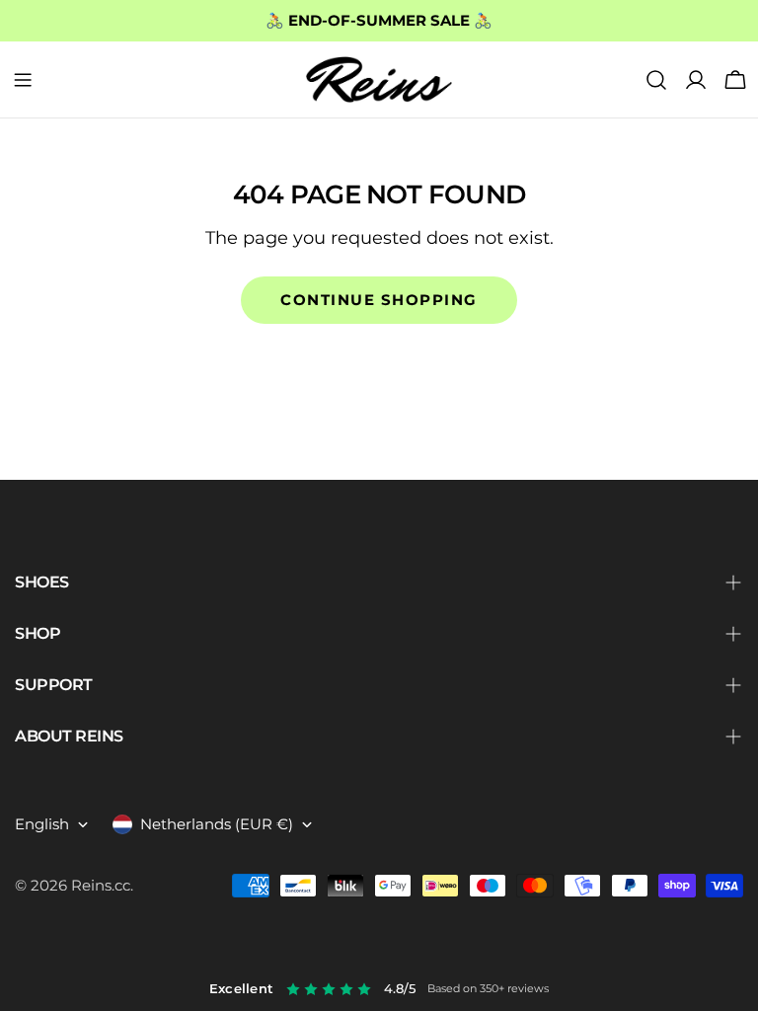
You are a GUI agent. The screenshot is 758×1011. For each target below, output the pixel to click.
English (42, 824)
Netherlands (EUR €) (216, 824)
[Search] (656, 80)
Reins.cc (100, 885)
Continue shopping (379, 299)
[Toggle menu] (22, 80)
